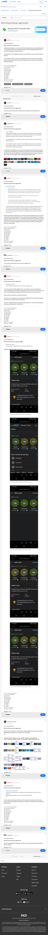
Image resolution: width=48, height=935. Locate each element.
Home (3, 870)
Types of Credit (15, 10)
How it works (4, 873)
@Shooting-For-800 (10, 790)
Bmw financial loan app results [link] (34, 10)
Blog (17, 879)
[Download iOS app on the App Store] (19, 893)
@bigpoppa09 (9, 186)
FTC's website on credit (41, 931)
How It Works (13, 1)
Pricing (18, 1)
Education (18, 870)
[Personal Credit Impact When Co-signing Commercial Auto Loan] (44, 96)
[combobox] (28, 17)
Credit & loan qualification (17, 84)
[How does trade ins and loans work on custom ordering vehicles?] (42, 96)
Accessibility (34, 885)
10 (8, 847)
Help (41, 6)
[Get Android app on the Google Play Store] (28, 893)
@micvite (8, 131)
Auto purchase (7, 84)
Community (18, 873)
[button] (45, 38)
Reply (43, 90)
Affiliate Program (35, 882)
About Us (34, 870)
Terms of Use (34, 873)
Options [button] (44, 13)
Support (18, 876)
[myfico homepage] (4, 1)
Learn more (28, 924)
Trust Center (34, 876)
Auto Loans (23, 10)
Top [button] (3, 860)
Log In (41, 1)
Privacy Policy (35, 879)
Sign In (45, 6)
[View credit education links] (45, 909)
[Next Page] (23, 96)
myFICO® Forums (12, 6)
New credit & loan (28, 84)
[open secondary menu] (46, 1)
